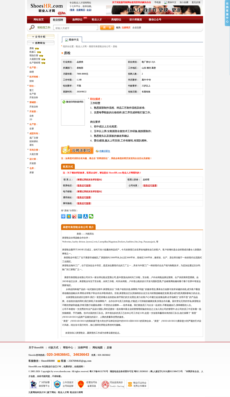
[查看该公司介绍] (41, 36)
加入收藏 (184, 2)
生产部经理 (35, 62)
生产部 (32, 94)
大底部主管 (35, 59)
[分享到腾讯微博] (80, 216)
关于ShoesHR (36, 347)
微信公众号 (155, 19)
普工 (31, 90)
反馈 (109, 347)
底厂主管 (33, 138)
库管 (31, 172)
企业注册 (136, 27)
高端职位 (116, 19)
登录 (72, 10)
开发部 (32, 163)
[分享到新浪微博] (74, 216)
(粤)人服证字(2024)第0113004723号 (166, 371)
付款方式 (53, 347)
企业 (89, 10)
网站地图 (98, 347)
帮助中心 (68, 347)
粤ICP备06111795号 (98, 371)
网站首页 (39, 19)
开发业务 (33, 97)
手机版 (157, 2)
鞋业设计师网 (76, 392)
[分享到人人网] (85, 216)
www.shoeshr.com (62, 371)
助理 (31, 72)
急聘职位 (77, 19)
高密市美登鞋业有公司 (100, 46)
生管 (31, 128)
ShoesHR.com (34, 366)
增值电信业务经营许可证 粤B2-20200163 (129, 371)
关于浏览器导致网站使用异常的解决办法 (131, 2)
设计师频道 (135, 19)
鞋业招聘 (58, 20)
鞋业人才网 (81, 46)
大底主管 (33, 154)
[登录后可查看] (84, 185)
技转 (31, 81)
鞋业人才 (97, 19)
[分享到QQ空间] (69, 216)
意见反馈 (196, 2)
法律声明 (83, 347)
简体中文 (171, 2)
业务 (31, 116)
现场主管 (34, 55)
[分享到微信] (91, 216)
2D (30, 119)
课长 (31, 145)
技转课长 (33, 141)
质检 (31, 48)
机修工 (32, 52)
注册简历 (80, 10)
